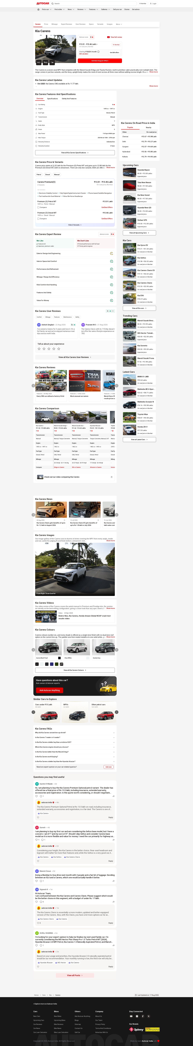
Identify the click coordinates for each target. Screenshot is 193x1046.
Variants (100, 24)
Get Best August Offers (99, 61)
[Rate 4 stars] (53, 348)
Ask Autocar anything (82, 1016)
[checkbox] (38, 207)
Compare (43, 207)
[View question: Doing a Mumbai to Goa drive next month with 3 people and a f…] (75, 876)
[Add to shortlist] (73, 38)
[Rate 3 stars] (48, 348)
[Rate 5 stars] (58, 348)
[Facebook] (143, 1016)
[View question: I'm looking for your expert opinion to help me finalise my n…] (75, 950)
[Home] (38, 9)
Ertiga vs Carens (59, 467)
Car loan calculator (40, 1032)
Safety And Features (69, 99)
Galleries (104, 9)
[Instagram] (137, 1016)
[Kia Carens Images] (55, 49)
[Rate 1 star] (39, 348)
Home (36, 995)
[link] (129, 173)
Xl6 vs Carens (76, 467)
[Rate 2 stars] (44, 348)
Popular (130, 127)
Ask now (109, 767)
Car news (36, 1028)
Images (109, 24)
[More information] (98, 51)
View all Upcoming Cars (138, 233)
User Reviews (80, 24)
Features (92, 9)
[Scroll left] (33, 712)
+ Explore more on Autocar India (45, 1004)
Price (46, 24)
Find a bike (58, 9)
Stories (126, 9)
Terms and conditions (103, 1028)
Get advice (136, 9)
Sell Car (77, 1032)
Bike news (57, 1028)
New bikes (57, 1016)
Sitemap (78, 1024)
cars (44, 995)
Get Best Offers (107, 207)
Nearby (148, 127)
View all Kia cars (138, 308)
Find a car (45, 9)
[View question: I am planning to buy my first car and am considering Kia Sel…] (75, 845)
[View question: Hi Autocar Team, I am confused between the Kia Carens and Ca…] (75, 907)
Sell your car (117, 9)
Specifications (52, 99)
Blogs (77, 1020)
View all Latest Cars (138, 439)
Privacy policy (100, 1024)
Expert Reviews (66, 24)
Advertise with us (101, 1032)
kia (50, 995)
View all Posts (73, 975)
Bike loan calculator (61, 1032)
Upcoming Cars (38, 1020)
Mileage (55, 24)
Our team (98, 1020)
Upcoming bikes (59, 1020)
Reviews (80, 9)
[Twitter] (149, 1016)
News (70, 9)
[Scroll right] (116, 712)
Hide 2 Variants (74, 225)
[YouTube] (131, 1016)
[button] (114, 37)
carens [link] (57, 995)
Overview (40, 98)
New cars (36, 1016)
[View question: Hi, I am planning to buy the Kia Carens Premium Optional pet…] (75, 801)
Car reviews (37, 1024)
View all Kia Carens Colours (74, 670)
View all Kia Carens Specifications (73, 153)
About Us (98, 1016)
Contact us (78, 1028)
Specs (91, 24)
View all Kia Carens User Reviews (74, 357)
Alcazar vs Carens (96, 467)
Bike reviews (58, 1024)
